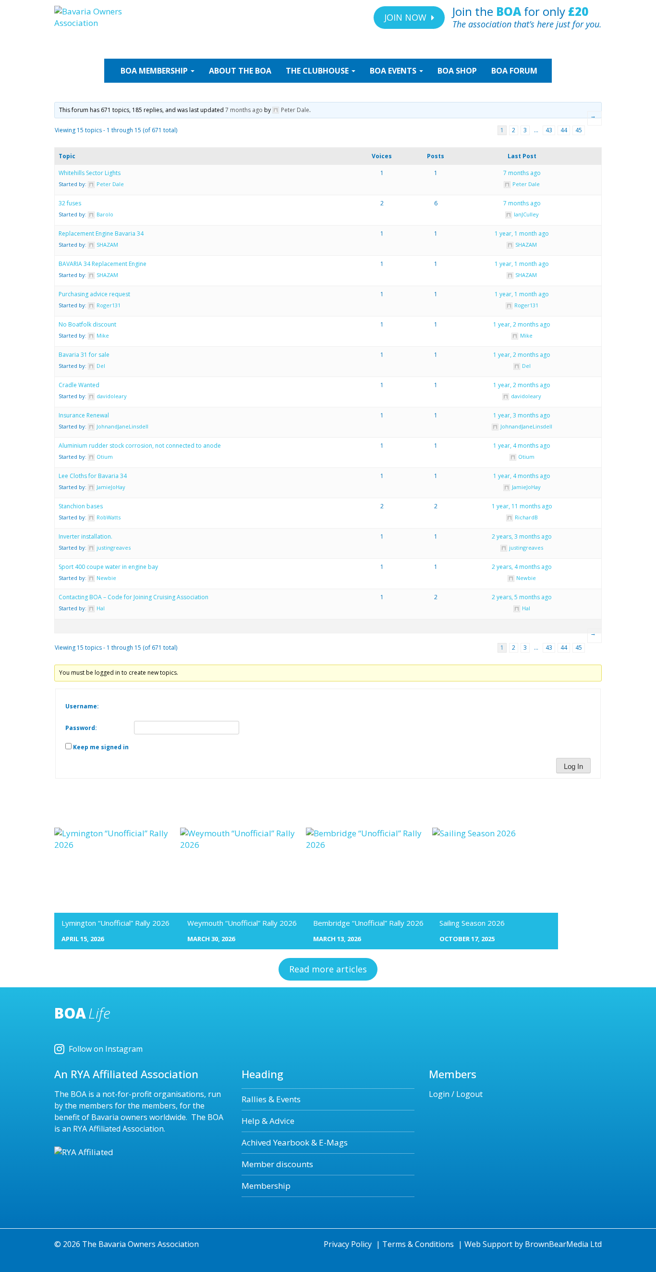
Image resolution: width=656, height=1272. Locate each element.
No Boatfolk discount (87, 324)
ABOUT (240, 70)
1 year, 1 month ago (522, 233)
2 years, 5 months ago (522, 597)
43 (549, 130)
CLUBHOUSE (318, 70)
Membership (266, 1185)
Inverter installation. (85, 536)
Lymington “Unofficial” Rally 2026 (115, 923)
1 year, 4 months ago (521, 445)
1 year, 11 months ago (522, 506)
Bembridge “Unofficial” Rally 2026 (368, 923)
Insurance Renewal (84, 415)
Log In (573, 766)
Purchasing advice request (94, 294)
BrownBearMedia (556, 1244)
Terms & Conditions (418, 1244)
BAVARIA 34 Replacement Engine (102, 264)
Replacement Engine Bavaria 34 (101, 233)
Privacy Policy (348, 1244)
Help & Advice (268, 1120)
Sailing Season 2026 (472, 923)
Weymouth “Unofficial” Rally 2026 (242, 923)
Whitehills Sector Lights (90, 173)
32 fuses (70, 203)
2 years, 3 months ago (522, 536)
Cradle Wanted (79, 385)
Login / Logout (456, 1094)
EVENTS (394, 70)
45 (578, 130)
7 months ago (244, 110)
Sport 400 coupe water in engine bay (108, 567)
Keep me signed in (101, 747)
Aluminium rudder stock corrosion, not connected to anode (140, 445)
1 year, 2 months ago (521, 324)
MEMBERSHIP (155, 70)
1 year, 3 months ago (521, 415)
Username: (82, 706)
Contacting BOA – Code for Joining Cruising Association (133, 597)
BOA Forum (514, 70)
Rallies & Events (271, 1099)
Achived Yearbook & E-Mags (295, 1142)
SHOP (457, 70)
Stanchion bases (81, 506)
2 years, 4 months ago (522, 567)
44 (563, 130)
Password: (81, 728)
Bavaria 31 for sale (84, 355)
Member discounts (277, 1164)
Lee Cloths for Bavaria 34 (93, 476)
